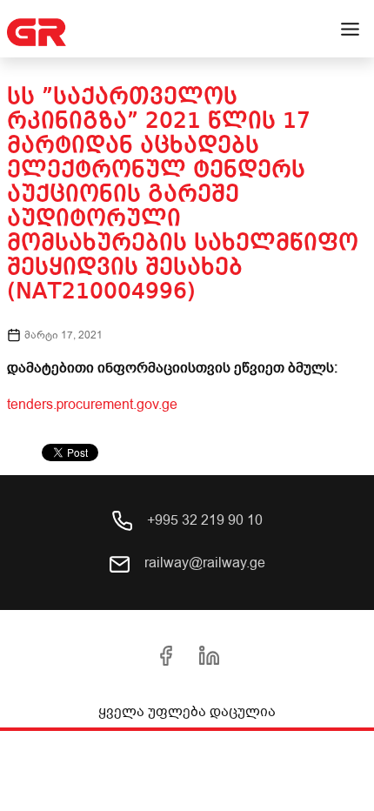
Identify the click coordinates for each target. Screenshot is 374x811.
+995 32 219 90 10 (203, 520)
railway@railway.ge (203, 563)
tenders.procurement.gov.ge (92, 404)
